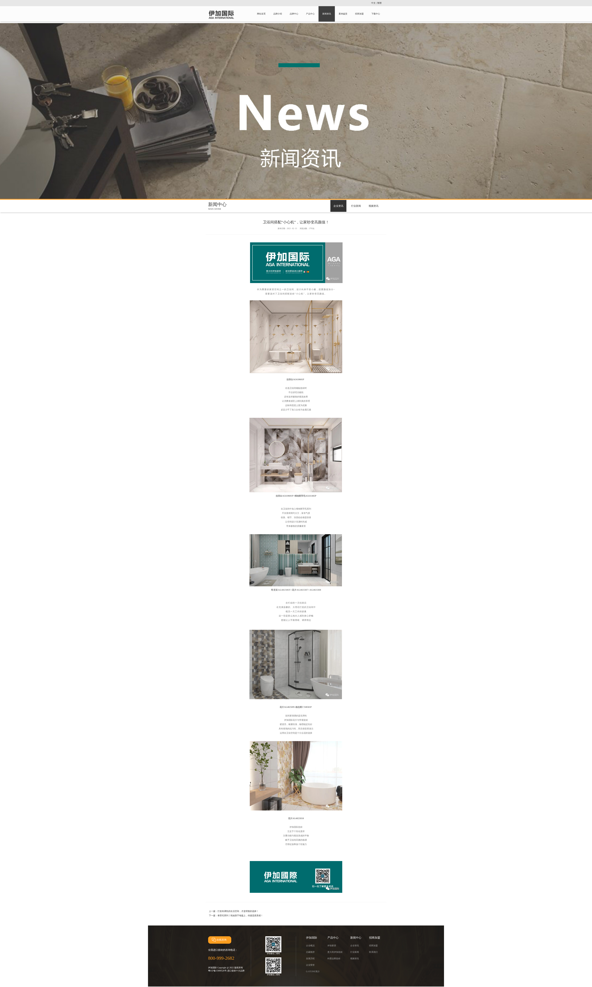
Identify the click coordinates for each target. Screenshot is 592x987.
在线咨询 (221, 939)
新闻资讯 (326, 14)
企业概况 (310, 945)
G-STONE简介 (313, 971)
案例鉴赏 (343, 14)
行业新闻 (356, 206)
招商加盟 (359, 14)
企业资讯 (338, 206)
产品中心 (310, 14)
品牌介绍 (277, 14)
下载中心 (375, 14)
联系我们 (373, 952)
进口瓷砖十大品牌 (236, 971)
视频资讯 (373, 206)
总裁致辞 (310, 952)
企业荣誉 (310, 965)
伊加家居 (331, 945)
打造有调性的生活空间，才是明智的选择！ (238, 911)
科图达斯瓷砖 (333, 958)
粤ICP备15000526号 (217, 971)
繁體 (379, 3)
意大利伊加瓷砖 (335, 952)
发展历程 (310, 958)
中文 (373, 3)
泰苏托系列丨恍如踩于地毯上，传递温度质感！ (240, 915)
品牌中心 (294, 14)
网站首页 (261, 14)
